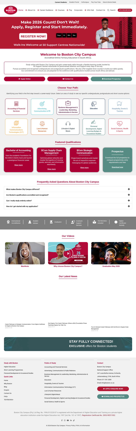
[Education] (93, 104)
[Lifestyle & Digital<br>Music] (68, 123)
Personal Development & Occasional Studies (18, 373)
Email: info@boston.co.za (105, 383)
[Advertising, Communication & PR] (42, 104)
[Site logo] (10, 10)
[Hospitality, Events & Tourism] (119, 104)
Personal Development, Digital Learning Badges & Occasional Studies (67, 398)
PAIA (77, 425)
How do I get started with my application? (22, 206)
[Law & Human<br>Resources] (42, 123)
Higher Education (9, 367)
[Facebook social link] (62, 420)
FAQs (6, 396)
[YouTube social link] (67, 420)
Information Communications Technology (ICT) (60, 387)
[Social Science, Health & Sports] (119, 123)
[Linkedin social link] (71, 420)
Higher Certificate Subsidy (122, 223)
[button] (68, 189)
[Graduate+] (51, 222)
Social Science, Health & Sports (54, 402)
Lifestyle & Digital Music (52, 394)
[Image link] (125, 2)
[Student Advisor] (30, 222)
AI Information (85, 425)
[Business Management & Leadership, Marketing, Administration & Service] (68, 103)
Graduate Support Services (79, 223)
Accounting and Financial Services (55, 367)
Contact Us (7, 393)
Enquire (6, 390)
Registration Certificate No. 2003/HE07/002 (98, 415)
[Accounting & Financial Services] (16, 104)
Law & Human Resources (52, 391)
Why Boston (8, 383)
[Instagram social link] (64, 420)
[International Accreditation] (8, 222)
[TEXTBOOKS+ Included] (94, 222)
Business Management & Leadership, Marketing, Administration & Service (68, 109)
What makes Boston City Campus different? (23, 189)
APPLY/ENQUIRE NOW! (125, 10)
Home (6, 380)
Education (94, 109)
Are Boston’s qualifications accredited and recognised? (27, 195)
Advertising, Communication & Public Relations (59, 370)
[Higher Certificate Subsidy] (116, 222)
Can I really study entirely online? (19, 201)
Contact (100, 363)
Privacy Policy (70, 425)
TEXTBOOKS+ (8, 400)
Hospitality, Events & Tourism (54, 383)
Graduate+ (58, 222)
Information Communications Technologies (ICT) (16, 129)
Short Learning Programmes (13, 370)
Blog (5, 387)
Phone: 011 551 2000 (104, 379)
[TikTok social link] (73, 420)
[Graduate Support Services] (73, 222)
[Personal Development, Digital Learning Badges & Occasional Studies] (94, 122)
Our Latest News (68, 276)
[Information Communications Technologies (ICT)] (16, 123)
